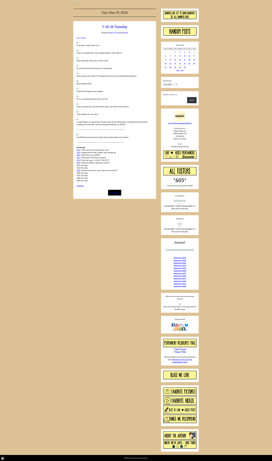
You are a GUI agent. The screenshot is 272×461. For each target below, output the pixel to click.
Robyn (125, 33)
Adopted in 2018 (180, 276)
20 (165, 63)
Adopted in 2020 (180, 271)
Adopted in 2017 (180, 278)
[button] (2, 458)
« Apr (177, 70)
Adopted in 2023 (180, 263)
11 (189, 56)
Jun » (182, 70)
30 (180, 67)
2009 (78, 170)
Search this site (170, 95)
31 (185, 67)
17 (185, 59)
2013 (78, 160)
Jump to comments (81, 37)
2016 (78, 153)
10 (185, 56)
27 (165, 67)
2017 (78, 150)
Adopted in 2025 (180, 258)
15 (175, 59)
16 (180, 59)
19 (194, 59)
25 (189, 63)
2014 (78, 158)
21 (170, 63)
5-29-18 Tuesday (114, 27)
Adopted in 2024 (180, 260)
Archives (167, 80)
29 (175, 67)
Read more (115, 193)
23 (180, 63)
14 (170, 59)
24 (185, 63)
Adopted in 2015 (180, 284)
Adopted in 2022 (180, 265)
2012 (78, 163)
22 (175, 63)
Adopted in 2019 (180, 273)
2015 (78, 155)
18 (189, 59)
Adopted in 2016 (180, 281)
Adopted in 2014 (180, 286)
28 (170, 67)
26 (194, 63)
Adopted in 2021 (180, 268)
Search (191, 100)
